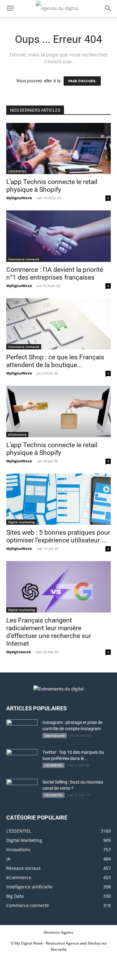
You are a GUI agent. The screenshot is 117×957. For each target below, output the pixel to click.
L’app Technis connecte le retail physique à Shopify (51, 185)
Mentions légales (58, 932)
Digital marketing (21, 522)
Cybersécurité (54, 735)
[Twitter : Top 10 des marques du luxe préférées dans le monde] (21, 760)
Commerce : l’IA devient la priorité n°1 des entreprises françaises (54, 273)
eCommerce (17, 434)
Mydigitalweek (18, 651)
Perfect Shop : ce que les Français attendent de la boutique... (55, 361)
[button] (10, 8)
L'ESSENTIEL (17, 171)
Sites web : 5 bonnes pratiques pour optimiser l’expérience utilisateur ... (58, 536)
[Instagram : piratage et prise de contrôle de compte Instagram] (21, 730)
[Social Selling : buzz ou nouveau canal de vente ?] (21, 790)
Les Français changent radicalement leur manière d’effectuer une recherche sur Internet (48, 632)
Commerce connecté (23, 259)
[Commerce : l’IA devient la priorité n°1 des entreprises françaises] (58, 236)
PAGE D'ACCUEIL (82, 81)
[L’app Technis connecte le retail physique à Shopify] (58, 148)
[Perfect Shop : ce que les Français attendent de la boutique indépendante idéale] (58, 323)
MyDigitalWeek (19, 197)
